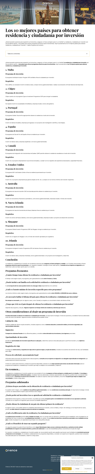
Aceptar (66, 468)
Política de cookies (70, 471)
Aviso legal (85, 471)
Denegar (77, 468)
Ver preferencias (88, 468)
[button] (92, 458)
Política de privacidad (79, 471)
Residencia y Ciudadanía (12, 9)
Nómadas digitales (42, 9)
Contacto (84, 9)
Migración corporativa (28, 9)
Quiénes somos (75, 455)
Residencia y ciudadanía (57, 455)
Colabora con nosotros (57, 461)
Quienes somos (69, 9)
